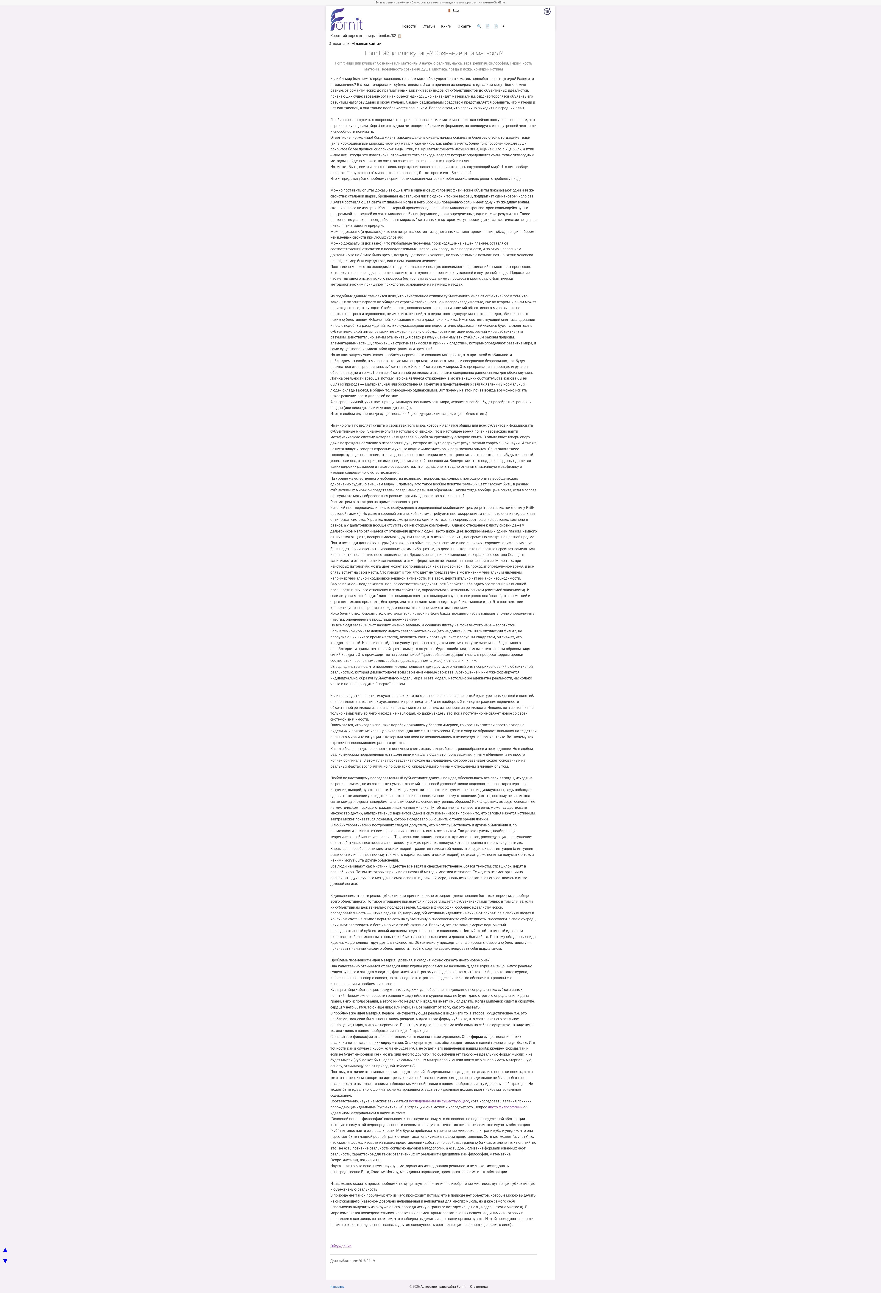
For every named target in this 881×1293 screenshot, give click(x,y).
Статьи (429, 26)
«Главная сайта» (366, 43)
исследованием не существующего (439, 1101)
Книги (446, 26)
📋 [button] (399, 36)
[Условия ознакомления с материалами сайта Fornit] (547, 12)
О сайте (464, 26)
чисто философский (505, 1107)
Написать (337, 1286)
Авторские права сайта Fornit (443, 1286)
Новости (409, 26)
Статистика (479, 1286)
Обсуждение (340, 1246)
